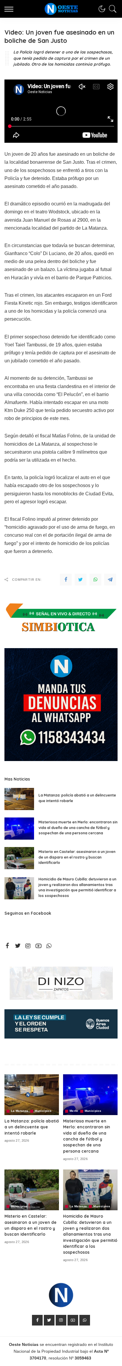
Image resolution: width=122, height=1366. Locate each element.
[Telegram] (110, 579)
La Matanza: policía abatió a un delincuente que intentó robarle (31, 1126)
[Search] (111, 9)
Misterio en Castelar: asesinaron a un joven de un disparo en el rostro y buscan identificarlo (76, 857)
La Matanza (19, 1110)
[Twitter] (80, 579)
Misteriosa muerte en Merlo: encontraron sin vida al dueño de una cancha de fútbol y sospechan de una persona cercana (78, 827)
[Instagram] (28, 946)
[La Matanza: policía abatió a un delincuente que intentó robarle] (19, 799)
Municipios (43, 1110)
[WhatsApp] (95, 579)
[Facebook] (66, 579)
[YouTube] (38, 946)
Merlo (74, 1110)
